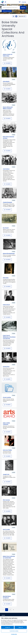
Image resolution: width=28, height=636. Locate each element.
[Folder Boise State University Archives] (9, 127)
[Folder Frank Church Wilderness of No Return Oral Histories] (9, 326)
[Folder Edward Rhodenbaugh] (9, 244)
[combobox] (11, 7)
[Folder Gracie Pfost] (9, 357)
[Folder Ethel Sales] (9, 268)
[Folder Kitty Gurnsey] (9, 491)
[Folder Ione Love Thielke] (9, 441)
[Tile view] (16, 16)
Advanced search (7, 11)
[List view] (13, 16)
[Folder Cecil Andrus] (9, 160)
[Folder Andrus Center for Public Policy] (9, 45)
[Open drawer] (5, 2)
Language (24, 2)
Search (23, 7)
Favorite (8, 63)
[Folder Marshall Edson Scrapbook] (9, 587)
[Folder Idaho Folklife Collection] (9, 414)
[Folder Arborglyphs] (9, 72)
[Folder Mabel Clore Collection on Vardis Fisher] (9, 547)
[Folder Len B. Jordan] (9, 520)
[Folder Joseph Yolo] (9, 465)
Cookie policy (14, 634)
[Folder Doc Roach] (9, 218)
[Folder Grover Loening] (9, 388)
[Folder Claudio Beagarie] (9, 193)
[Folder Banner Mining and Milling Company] (9, 98)
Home (3, 615)
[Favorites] (20, 2)
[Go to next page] (13, 609)
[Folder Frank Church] (9, 295)
